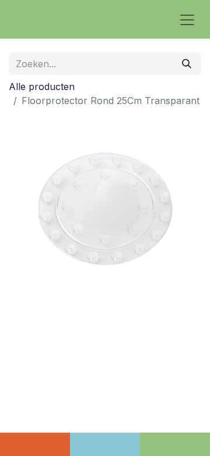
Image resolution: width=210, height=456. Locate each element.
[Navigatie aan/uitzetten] (187, 19)
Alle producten (42, 86)
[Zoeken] (186, 64)
